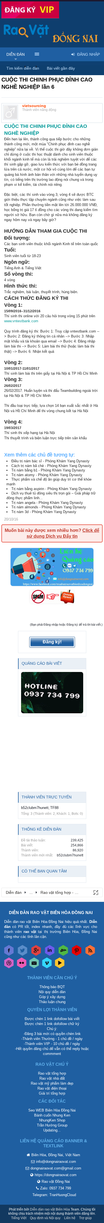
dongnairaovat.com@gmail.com (56, 1168)
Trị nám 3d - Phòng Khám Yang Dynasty (43, 512)
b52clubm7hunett (35, 808)
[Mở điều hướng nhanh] (95, 892)
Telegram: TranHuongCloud (54, 1195)
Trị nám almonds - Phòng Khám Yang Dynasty (48, 507)
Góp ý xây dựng (52, 997)
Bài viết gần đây (61, 68)
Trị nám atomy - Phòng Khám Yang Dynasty (46, 475)
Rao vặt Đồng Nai (56, 1181)
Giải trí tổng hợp (52, 1093)
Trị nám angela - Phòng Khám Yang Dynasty (47, 503)
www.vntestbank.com (21, 321)
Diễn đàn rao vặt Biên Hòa (50, 1209)
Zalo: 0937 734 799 (55, 1188)
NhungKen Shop (52, 1120)
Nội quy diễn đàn (52, 992)
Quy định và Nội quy (45, 1218)
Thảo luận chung (52, 1002)
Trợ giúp (85, 1218)
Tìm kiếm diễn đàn (22, 68)
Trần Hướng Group (52, 1125)
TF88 (54, 808)
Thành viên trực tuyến (47, 797)
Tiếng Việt (18, 1218)
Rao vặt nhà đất (52, 1078)
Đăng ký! (52, 642)
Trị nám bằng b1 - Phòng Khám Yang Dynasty (48, 470)
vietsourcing (34, 105)
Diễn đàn (15, 54)
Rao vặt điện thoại (52, 1088)
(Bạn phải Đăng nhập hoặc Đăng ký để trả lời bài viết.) (66, 624)
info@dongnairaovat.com (56, 1161)
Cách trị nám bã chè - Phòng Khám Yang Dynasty (51, 466)
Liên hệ (69, 1218)
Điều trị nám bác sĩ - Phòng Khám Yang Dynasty (50, 461)
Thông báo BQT (52, 987)
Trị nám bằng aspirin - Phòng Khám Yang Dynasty (51, 489)
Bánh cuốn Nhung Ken (52, 1115)
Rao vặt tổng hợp (52, 1073)
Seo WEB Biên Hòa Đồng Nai (52, 1110)
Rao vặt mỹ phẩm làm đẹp (52, 1083)
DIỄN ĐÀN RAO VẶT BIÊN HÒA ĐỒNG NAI (51, 912)
